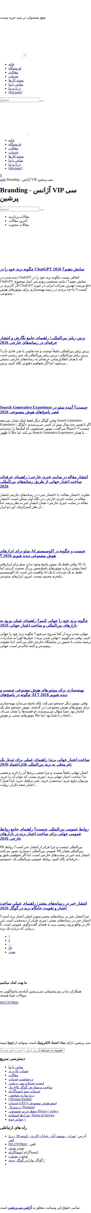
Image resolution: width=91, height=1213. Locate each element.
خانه (11, 64)
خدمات (13, 76)
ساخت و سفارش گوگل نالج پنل (30, 1087)
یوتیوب (13, 1156)
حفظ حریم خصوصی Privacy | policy (33, 1111)
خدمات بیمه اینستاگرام (24, 1091)
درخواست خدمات (20, 1079)
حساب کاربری (18, 1071)
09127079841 (17, 1144)
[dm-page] (15, 92)
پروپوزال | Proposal (21, 1107)
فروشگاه (14, 68)
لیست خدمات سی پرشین (26, 1083)
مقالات (13, 72)
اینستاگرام (15, 1152)
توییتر (12, 1148)
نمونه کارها (16, 80)
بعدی (11, 952)
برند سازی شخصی (21, 1095)
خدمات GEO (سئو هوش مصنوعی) (32, 1103)
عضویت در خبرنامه (52, 1050)
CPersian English (20, 1099)
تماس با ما (15, 84)
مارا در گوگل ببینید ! (26, 1160)
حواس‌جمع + (17, 1119)
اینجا (11, 1042)
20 (10, 948)
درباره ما (14, 88)
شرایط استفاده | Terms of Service (31, 1115)
